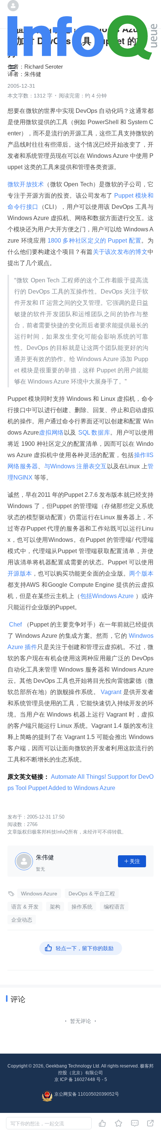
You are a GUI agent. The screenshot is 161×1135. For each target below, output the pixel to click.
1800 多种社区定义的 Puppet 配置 (93, 240)
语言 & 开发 (25, 907)
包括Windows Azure (108, 596)
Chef (15, 624)
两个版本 (141, 573)
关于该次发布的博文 (120, 252)
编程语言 (114, 907)
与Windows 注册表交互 (75, 466)
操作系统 (82, 907)
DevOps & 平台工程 (92, 894)
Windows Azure (39, 894)
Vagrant (111, 692)
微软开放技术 (25, 184)
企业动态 (21, 920)
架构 (55, 907)
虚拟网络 (51, 432)
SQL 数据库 (93, 432)
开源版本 (19, 573)
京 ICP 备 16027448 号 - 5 (80, 1079)
